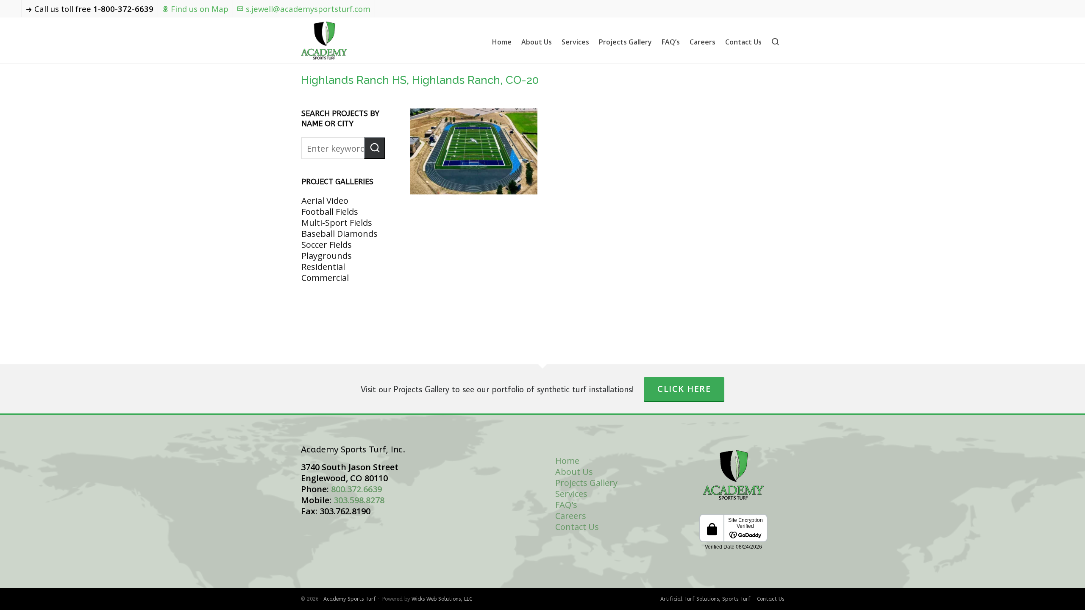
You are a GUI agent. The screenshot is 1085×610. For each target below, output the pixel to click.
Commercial (325, 277)
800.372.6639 (356, 489)
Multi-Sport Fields (336, 222)
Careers (570, 515)
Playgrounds (326, 255)
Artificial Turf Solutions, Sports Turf (705, 599)
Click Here (684, 388)
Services (571, 493)
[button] (374, 148)
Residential (323, 266)
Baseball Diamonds (339, 233)
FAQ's (566, 504)
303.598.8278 (359, 500)
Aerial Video (324, 200)
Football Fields (329, 211)
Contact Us (577, 526)
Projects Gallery (586, 482)
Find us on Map (199, 8)
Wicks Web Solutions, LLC (442, 599)
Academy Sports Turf (349, 599)
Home (567, 460)
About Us (574, 471)
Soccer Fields (326, 244)
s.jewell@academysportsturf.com (308, 8)
